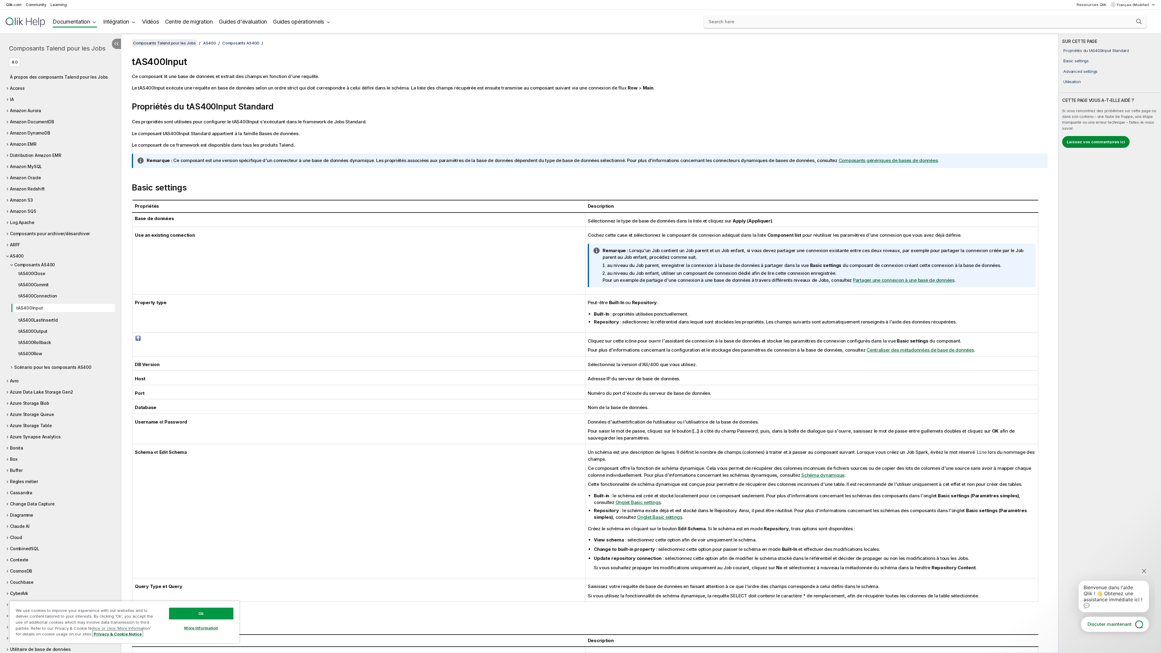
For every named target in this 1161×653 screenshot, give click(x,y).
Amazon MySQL (26, 166)
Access (17, 88)
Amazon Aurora (25, 110)
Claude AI (20, 526)
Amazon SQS (23, 211)
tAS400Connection (37, 295)
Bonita (16, 447)
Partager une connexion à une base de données (903, 280)
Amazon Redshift (27, 188)
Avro (14, 380)
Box (13, 459)
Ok (201, 613)
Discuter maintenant (1110, 624)
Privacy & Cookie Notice (118, 634)
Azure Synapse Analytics (35, 436)
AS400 (17, 255)
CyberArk (19, 593)
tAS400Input (29, 307)
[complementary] (1110, 343)
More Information (201, 627)
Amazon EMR (23, 144)
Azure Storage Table (31, 425)
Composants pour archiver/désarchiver (50, 233)
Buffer (16, 470)
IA (12, 99)
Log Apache (22, 222)
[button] (1138, 21)
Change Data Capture (32, 503)
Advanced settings (1080, 71)
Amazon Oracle (25, 177)
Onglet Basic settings (638, 502)
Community (36, 4)
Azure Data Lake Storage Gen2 (41, 392)
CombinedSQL (24, 548)
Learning (58, 4)
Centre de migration (189, 21)
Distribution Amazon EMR (35, 155)
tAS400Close (31, 273)
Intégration (116, 21)
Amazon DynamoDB (30, 132)
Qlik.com (13, 4)
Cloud (16, 537)
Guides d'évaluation (243, 21)
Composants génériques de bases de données (888, 160)
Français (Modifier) (1133, 5)
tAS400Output (32, 331)
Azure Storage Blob (29, 403)
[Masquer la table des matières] (116, 44)
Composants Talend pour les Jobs (57, 48)
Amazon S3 (21, 200)
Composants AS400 (34, 264)
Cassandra (21, 492)
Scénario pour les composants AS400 (52, 367)
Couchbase (22, 582)
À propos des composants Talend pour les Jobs (59, 77)
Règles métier (24, 481)
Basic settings (1076, 60)
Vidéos (150, 21)
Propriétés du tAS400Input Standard (1096, 50)
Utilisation (1072, 81)
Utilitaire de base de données (40, 649)
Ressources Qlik (1091, 4)
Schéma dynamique (822, 475)
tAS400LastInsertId (38, 320)
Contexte (19, 559)
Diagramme (21, 515)
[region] (124, 622)
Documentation (71, 21)
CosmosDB (21, 570)
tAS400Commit (33, 284)
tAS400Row (30, 353)
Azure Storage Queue (32, 414)
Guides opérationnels (298, 21)
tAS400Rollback (34, 342)
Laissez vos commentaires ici (1096, 141)
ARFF (15, 244)
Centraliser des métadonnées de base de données (920, 350)
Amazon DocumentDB (32, 121)
